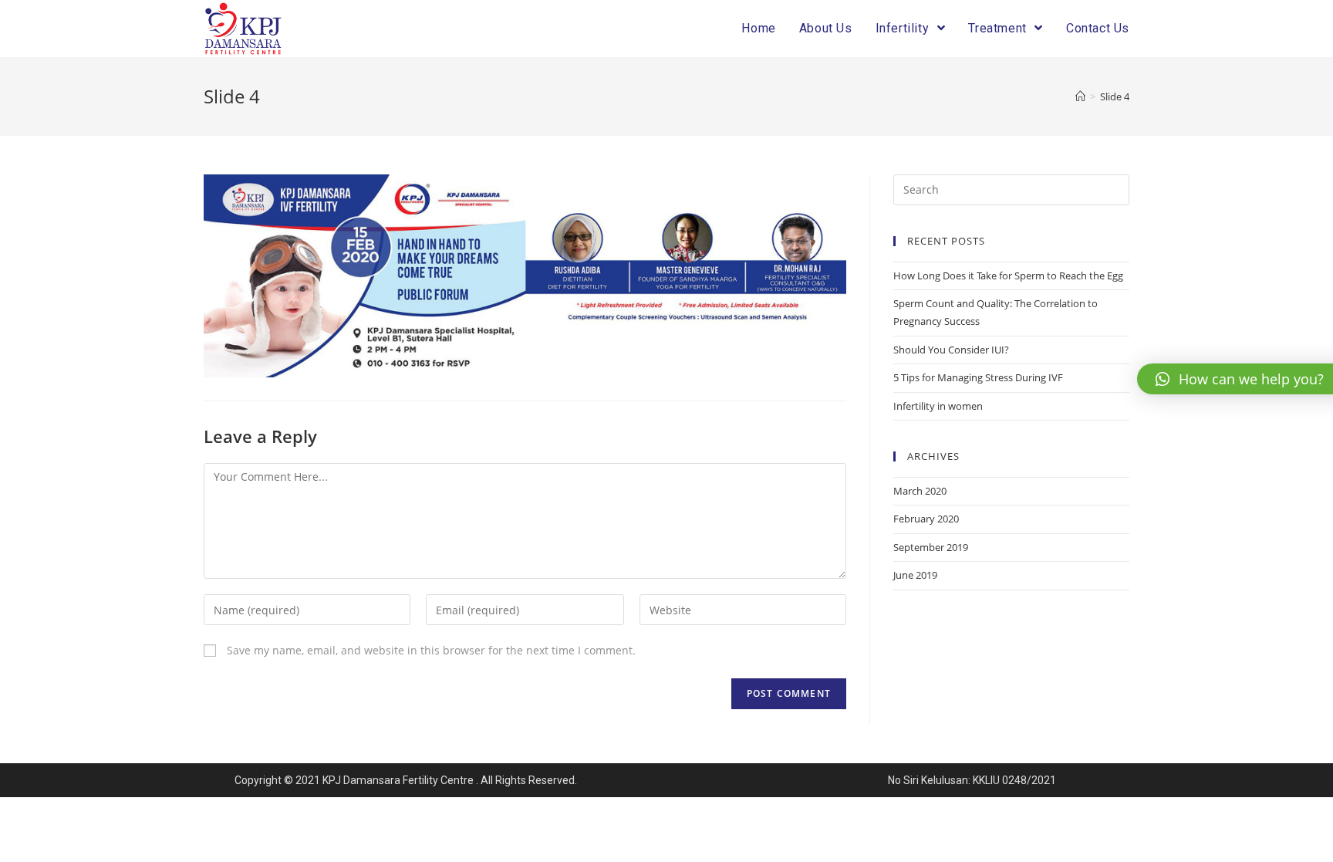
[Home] (1080, 96)
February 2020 (926, 519)
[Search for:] (1011, 188)
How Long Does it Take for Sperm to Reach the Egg (1008, 275)
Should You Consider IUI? (951, 350)
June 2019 (915, 575)
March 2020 (920, 491)
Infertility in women (938, 406)
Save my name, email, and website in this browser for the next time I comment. (431, 650)
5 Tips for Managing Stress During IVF (978, 377)
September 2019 (930, 547)
